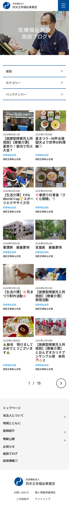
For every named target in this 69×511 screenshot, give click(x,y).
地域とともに (12, 423)
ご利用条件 (22, 499)
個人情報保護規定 (45, 492)
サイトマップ (42, 499)
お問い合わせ (21, 492)
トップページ (12, 408)
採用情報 (9, 461)
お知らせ (9, 446)
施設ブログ (10, 453)
